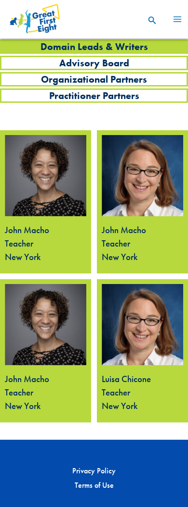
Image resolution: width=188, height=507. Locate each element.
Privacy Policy (94, 471)
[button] (152, 19)
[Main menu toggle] (177, 19)
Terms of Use (94, 485)
